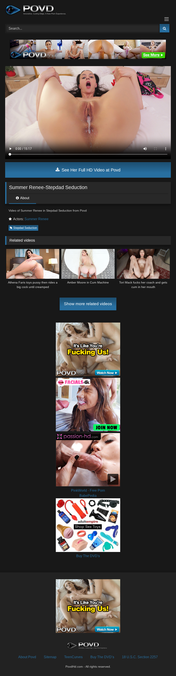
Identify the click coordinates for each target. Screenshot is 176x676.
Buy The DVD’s (102, 657)
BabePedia (88, 495)
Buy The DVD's (88, 556)
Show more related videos (88, 304)
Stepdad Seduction (25, 227)
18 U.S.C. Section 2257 (140, 657)
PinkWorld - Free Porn (88, 490)
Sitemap (50, 657)
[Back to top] (162, 663)
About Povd (27, 657)
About (24, 198)
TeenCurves (73, 657)
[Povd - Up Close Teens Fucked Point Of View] (88, 10)
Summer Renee (36, 219)
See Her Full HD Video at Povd (90, 170)
